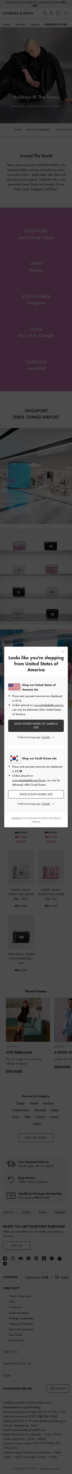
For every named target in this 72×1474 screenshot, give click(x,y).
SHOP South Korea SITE (36, 794)
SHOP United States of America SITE (36, 726)
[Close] (63, 651)
